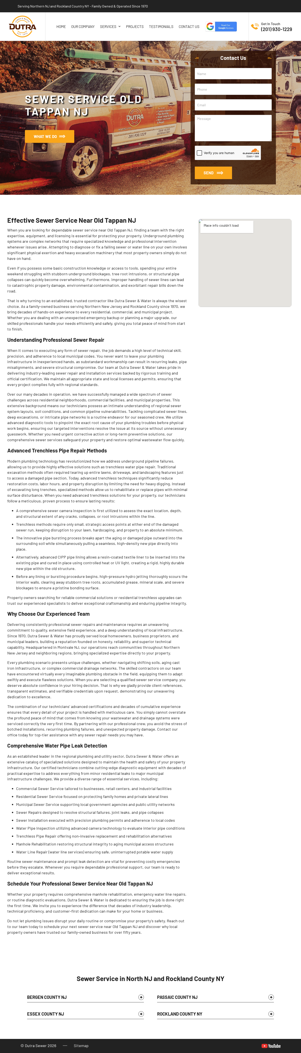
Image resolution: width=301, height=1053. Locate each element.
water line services (66, 851)
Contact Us (189, 26)
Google (221, 26)
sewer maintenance (39, 861)
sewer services (48, 439)
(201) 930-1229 (276, 29)
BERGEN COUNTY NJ (47, 997)
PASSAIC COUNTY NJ (177, 997)
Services (108, 26)
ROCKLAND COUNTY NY (179, 1013)
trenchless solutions (108, 495)
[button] (85, 998)
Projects (135, 26)
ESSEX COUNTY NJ (45, 1013)
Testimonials (161, 26)
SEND (209, 172)
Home (61, 26)
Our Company (83, 26)
